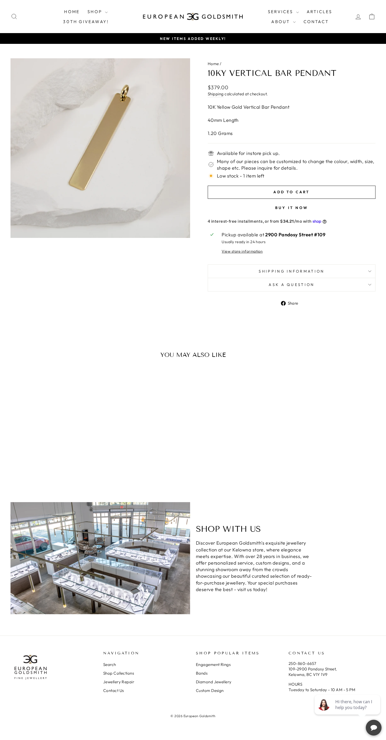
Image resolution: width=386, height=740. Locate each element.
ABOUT (281, 21)
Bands (201, 673)
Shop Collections (118, 673)
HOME (72, 11)
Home (213, 63)
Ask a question (291, 284)
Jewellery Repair (118, 681)
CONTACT (316, 21)
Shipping (216, 93)
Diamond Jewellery (214, 681)
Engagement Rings (213, 664)
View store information (242, 251)
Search (109, 664)
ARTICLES (319, 11)
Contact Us (113, 690)
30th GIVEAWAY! (86, 21)
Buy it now (291, 207)
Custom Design (210, 690)
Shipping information (291, 271)
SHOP (95, 11)
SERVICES (281, 11)
